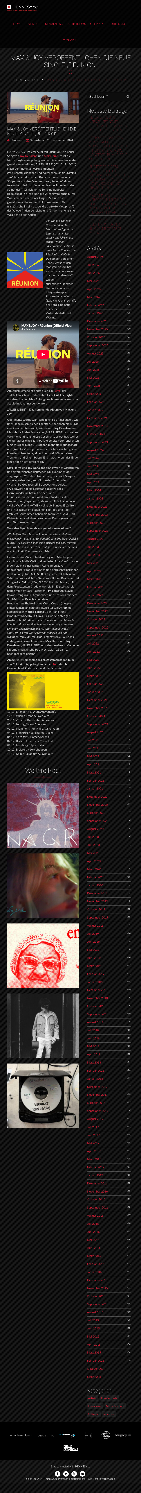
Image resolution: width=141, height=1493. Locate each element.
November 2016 (97, 1191)
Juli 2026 (93, 265)
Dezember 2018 (97, 990)
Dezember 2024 (97, 418)
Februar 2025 (95, 401)
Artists (92, 1398)
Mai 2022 (93, 659)
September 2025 (97, 345)
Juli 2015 (93, 1320)
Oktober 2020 (96, 812)
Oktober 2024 (96, 434)
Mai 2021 (93, 756)
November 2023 (97, 514)
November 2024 (97, 426)
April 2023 (94, 571)
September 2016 (97, 1207)
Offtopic (97, 23)
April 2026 (94, 289)
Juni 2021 (93, 748)
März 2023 (94, 579)
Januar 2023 (95, 595)
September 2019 (97, 917)
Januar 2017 (95, 1175)
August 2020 (95, 829)
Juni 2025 (93, 369)
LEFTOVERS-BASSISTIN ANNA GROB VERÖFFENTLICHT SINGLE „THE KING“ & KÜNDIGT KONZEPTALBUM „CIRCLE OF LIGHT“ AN (108, 148)
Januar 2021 (95, 788)
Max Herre (51, 156)
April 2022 (94, 667)
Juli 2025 (93, 361)
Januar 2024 (95, 498)
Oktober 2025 (96, 337)
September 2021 (97, 724)
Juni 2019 (93, 941)
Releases (33, 80)
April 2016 (94, 1247)
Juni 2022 (93, 651)
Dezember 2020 (97, 796)
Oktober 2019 (96, 909)
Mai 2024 (93, 474)
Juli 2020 (93, 836)
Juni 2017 (93, 1135)
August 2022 (95, 635)
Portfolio (117, 23)
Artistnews (77, 23)
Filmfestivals (109, 1398)
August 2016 (95, 1215)
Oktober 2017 (96, 1102)
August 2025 (95, 353)
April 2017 (94, 1151)
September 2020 (97, 820)
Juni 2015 (93, 1328)
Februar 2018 (95, 1070)
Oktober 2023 (96, 522)
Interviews (94, 1406)
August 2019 (95, 925)
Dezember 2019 (97, 893)
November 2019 (97, 901)
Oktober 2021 (96, 716)
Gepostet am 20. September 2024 (51, 140)
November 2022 (97, 611)
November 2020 (97, 804)
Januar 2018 (95, 1078)
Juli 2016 (93, 1223)
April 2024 (94, 482)
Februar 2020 (95, 877)
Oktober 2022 (96, 619)
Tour (56, 664)
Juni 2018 (93, 1038)
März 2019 (94, 965)
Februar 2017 (95, 1167)
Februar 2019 (95, 974)
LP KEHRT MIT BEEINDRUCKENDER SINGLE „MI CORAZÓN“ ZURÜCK (106, 227)
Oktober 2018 (96, 1006)
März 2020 (94, 869)
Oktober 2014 (96, 1368)
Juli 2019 (93, 933)
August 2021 (95, 732)
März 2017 (94, 1159)
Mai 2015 (93, 1336)
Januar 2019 (95, 982)
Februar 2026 (95, 305)
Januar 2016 (95, 1272)
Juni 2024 (93, 466)
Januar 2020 (95, 885)
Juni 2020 (93, 845)
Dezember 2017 (97, 1086)
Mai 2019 (93, 949)
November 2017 (97, 1094)
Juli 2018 (93, 1030)
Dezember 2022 (97, 603)
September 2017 (97, 1110)
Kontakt (69, 39)
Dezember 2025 (97, 321)
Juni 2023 (93, 555)
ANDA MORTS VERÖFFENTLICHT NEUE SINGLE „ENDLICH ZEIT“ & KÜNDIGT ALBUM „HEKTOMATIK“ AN (108, 204)
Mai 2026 (93, 281)
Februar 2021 (95, 780)
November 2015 (97, 1288)
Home (17, 23)
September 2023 (97, 530)
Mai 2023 (93, 563)
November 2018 (97, 998)
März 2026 (94, 297)
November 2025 (97, 329)
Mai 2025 (93, 377)
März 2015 (94, 1352)
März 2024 (94, 490)
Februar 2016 (95, 1264)
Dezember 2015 (97, 1280)
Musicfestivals (115, 1406)
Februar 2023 (95, 587)
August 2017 (95, 1119)
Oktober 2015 (96, 1296)
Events (32, 23)
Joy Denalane (29, 156)
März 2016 (94, 1255)
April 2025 (94, 385)
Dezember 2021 (97, 700)
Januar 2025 (95, 410)
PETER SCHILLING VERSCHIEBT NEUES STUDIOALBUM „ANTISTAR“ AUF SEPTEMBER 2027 (109, 124)
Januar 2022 (95, 691)
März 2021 (94, 772)
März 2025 (94, 393)
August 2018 (95, 1022)
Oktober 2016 (96, 1199)
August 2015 (95, 1312)
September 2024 (97, 442)
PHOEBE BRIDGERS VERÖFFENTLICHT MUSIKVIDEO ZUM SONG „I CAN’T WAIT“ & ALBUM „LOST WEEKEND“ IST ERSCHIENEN (109, 177)
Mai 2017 (93, 1143)
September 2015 (97, 1304)
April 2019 (94, 957)
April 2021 (94, 764)
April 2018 (94, 1054)
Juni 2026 (93, 272)
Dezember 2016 (97, 1183)
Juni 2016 (93, 1231)
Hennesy (16, 140)
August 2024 (95, 450)
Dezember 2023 (97, 506)
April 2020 (94, 861)
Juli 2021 (93, 740)
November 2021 (97, 708)
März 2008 (94, 1376)
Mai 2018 (93, 1046)
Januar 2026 (95, 313)
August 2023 (95, 538)
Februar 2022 (95, 683)
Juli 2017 (93, 1127)
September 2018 (97, 1014)
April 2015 (94, 1344)
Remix (57, 390)
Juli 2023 (93, 546)
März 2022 (94, 675)
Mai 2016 (93, 1239)
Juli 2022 (93, 643)
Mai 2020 (93, 853)
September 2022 (97, 627)
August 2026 (95, 256)
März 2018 (94, 1062)
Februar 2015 (95, 1360)
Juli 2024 (93, 458)
